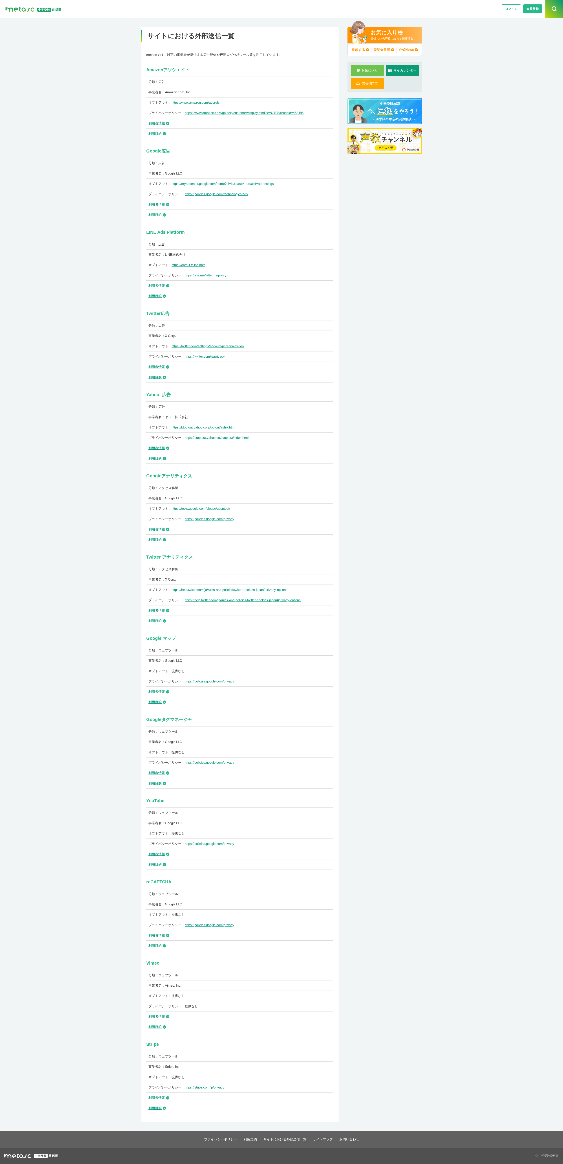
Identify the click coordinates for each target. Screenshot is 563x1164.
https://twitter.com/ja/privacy (205, 356)
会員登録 (532, 9)
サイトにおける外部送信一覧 (284, 1139)
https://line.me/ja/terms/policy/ (206, 275)
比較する (358, 49)
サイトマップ (323, 1139)
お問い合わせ (349, 1139)
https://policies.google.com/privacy (209, 519)
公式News (406, 49)
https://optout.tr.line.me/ (188, 265)
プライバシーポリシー (220, 1139)
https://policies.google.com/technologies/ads (216, 194)
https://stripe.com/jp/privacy (204, 1087)
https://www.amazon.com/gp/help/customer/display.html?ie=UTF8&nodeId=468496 (244, 113)
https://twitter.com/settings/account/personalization (208, 346)
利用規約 (250, 1139)
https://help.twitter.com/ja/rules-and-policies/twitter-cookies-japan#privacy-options (229, 590)
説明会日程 (382, 49)
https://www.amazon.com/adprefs (196, 102)
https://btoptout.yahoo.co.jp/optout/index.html (203, 427)
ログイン (511, 9)
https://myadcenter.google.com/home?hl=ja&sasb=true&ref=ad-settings (223, 184)
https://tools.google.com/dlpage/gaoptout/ (201, 508)
